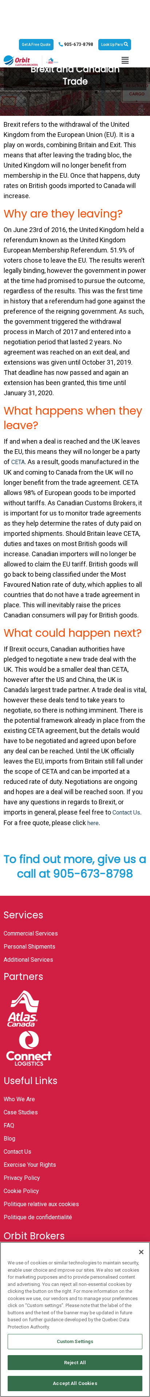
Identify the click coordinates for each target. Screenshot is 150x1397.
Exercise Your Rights (30, 1164)
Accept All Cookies (75, 1383)
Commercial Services (31, 933)
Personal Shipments (29, 946)
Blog (9, 1138)
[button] (125, 60)
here (93, 823)
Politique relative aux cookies (41, 1204)
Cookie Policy (21, 1191)
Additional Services (28, 959)
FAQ (9, 1125)
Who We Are (19, 1099)
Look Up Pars (112, 45)
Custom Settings (75, 1341)
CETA (18, 462)
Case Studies (21, 1112)
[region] (75, 1319)
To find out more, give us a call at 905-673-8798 (75, 866)
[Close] (141, 1252)
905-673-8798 (78, 44)
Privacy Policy (22, 1177)
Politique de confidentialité (38, 1217)
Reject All (75, 1362)
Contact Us (126, 812)
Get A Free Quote (36, 45)
